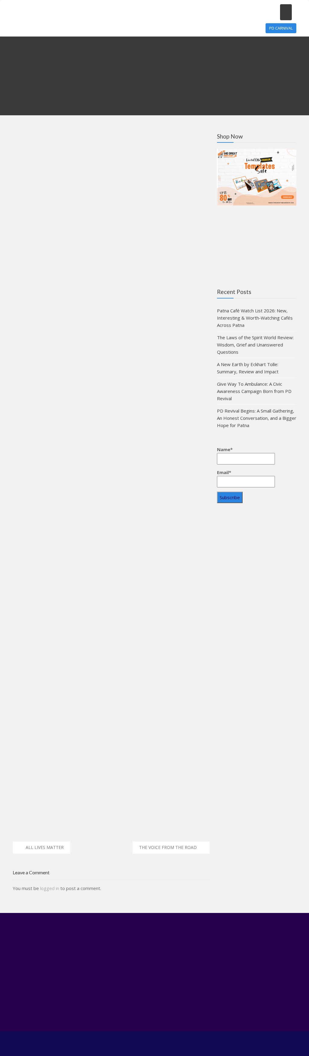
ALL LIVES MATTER (45, 847)
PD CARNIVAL (281, 28)
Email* (224, 472)
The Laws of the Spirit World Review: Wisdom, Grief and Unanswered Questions (255, 344)
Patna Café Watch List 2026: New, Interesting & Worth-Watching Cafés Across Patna (255, 318)
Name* (225, 449)
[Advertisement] (256, 555)
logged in (49, 888)
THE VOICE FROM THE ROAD (168, 847)
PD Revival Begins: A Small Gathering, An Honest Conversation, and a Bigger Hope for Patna (256, 418)
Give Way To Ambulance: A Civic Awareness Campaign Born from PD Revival (254, 391)
